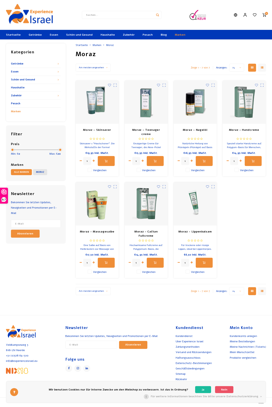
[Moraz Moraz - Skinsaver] (97, 102)
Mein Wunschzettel (242, 352)
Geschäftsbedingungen (190, 368)
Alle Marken (21, 172)
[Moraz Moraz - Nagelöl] (195, 102)
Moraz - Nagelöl (195, 130)
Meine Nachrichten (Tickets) (248, 347)
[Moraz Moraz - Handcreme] (244, 102)
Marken (180, 35)
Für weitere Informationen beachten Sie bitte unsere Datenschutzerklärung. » (206, 396)
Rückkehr (181, 379)
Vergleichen (100, 170)
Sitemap (181, 374)
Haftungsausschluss (188, 358)
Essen (54, 35)
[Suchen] (157, 15)
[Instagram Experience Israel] (77, 368)
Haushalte (108, 35)
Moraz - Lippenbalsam (195, 231)
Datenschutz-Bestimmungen (194, 363)
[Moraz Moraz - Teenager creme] (146, 102)
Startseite (13, 35)
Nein (224, 389)
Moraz (40, 172)
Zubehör (129, 35)
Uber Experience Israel (189, 341)
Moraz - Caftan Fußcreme (146, 234)
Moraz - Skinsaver (97, 130)
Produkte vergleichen (243, 358)
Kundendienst (184, 336)
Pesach (148, 35)
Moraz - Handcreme (244, 130)
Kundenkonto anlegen (243, 336)
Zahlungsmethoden (188, 347)
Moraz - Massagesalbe (97, 231)
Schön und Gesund (79, 35)
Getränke (35, 35)
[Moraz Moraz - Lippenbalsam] (195, 203)
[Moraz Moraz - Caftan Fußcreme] (146, 203)
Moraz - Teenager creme (146, 132)
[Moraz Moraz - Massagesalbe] (97, 203)
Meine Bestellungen (242, 341)
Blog (164, 35)
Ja (203, 389)
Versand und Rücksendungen (193, 352)
